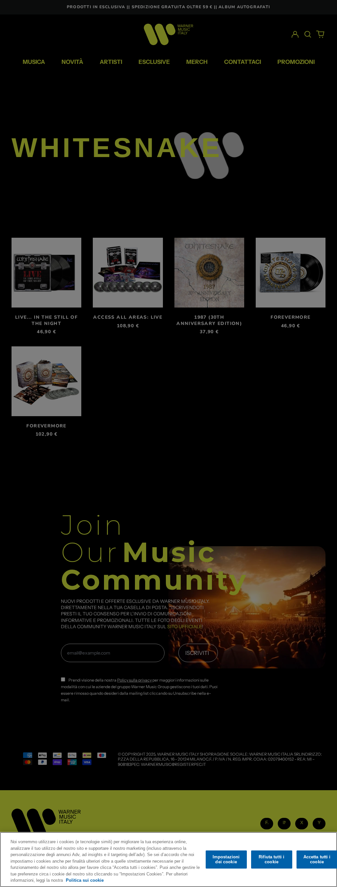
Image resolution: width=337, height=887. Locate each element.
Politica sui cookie (85, 880)
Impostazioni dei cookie (226, 859)
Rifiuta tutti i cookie (271, 859)
